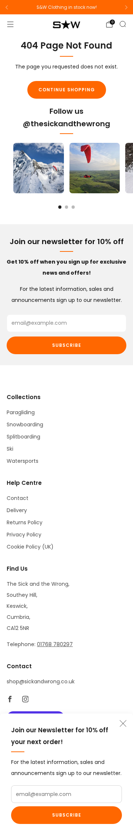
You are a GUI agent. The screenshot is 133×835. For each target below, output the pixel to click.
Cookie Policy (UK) (30, 546)
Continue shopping (66, 90)
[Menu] (10, 24)
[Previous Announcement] (6, 7)
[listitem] (66, 7)
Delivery (17, 510)
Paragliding (21, 412)
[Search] (122, 24)
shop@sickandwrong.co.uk (41, 681)
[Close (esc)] (123, 723)
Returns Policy (24, 522)
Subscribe (66, 815)
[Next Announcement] (126, 7)
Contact (17, 498)
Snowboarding (25, 424)
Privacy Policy (24, 534)
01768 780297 (55, 644)
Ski (10, 448)
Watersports (22, 461)
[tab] (60, 207)
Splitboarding (23, 436)
